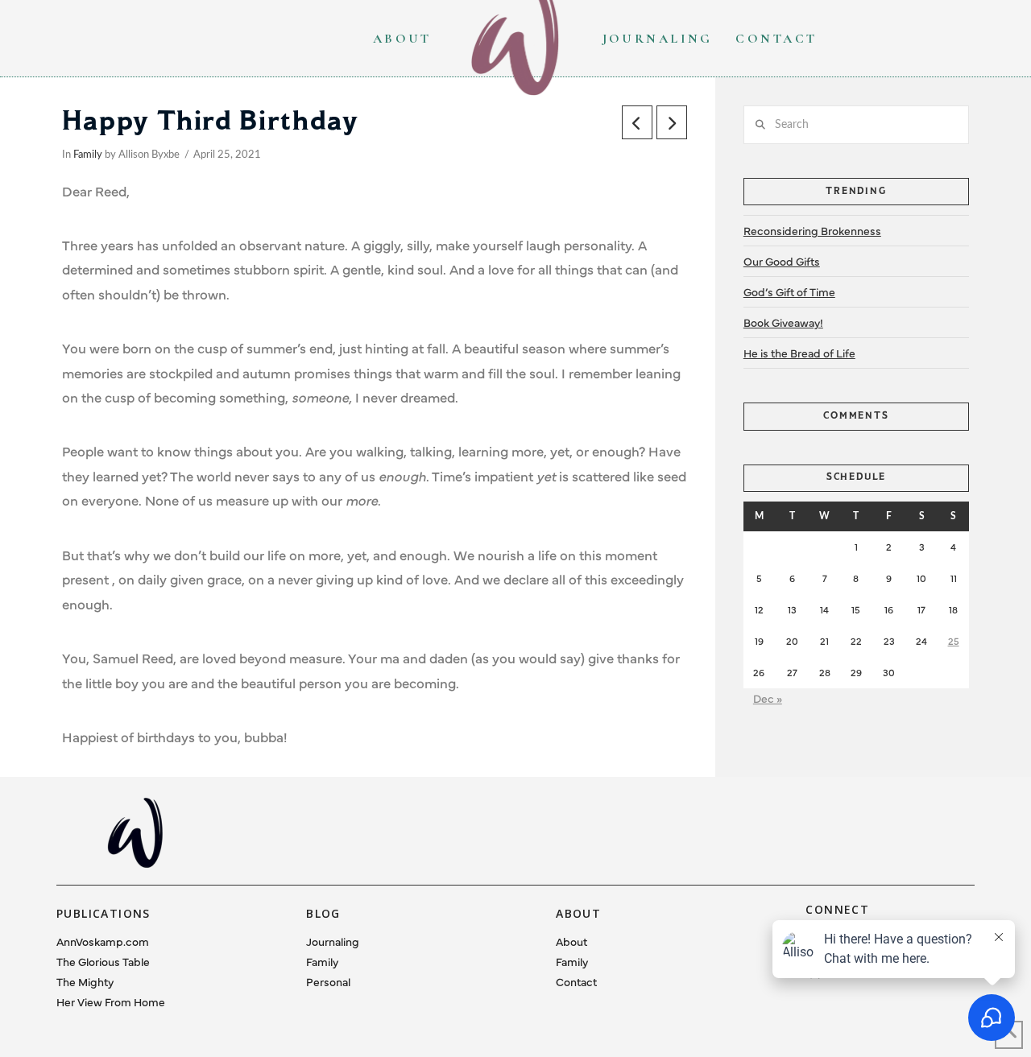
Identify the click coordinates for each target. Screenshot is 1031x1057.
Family (87, 154)
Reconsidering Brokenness (812, 230)
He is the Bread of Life (799, 353)
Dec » (767, 698)
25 (953, 640)
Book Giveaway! (783, 322)
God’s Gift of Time (789, 291)
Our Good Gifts (781, 261)
